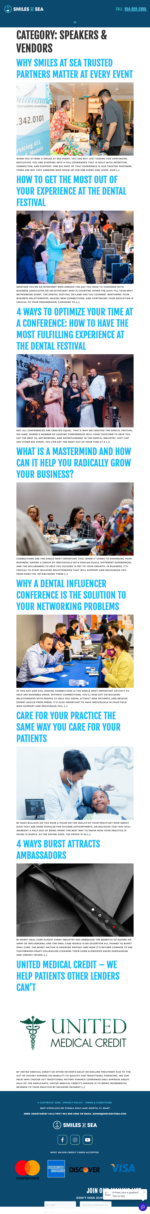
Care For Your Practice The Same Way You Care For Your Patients (68, 727)
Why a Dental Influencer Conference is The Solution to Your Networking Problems (71, 595)
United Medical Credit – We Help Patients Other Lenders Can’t (68, 976)
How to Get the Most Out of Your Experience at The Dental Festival (71, 191)
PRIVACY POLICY (73, 1102)
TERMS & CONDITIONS (98, 1102)
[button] (75, 22)
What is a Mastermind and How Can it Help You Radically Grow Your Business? (73, 463)
